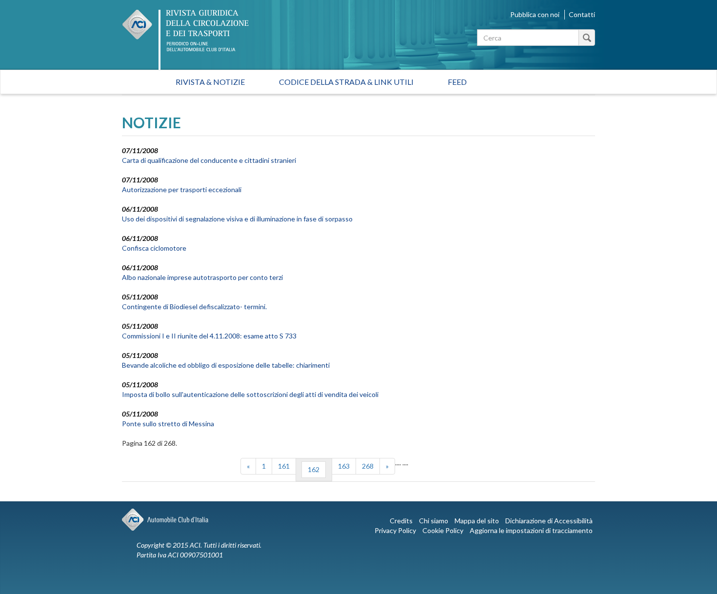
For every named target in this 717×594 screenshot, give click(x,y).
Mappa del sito (477, 520)
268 (368, 466)
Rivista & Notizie (210, 81)
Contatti (582, 14)
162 (313, 469)
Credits (401, 520)
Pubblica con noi (534, 14)
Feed (457, 81)
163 (344, 466)
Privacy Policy (395, 530)
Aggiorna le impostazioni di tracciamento (531, 530)
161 (284, 466)
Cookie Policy (442, 530)
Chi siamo (433, 520)
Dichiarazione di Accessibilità (549, 520)
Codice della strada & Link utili (346, 81)
